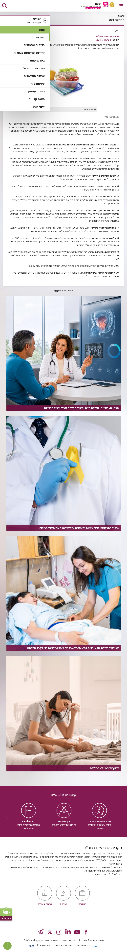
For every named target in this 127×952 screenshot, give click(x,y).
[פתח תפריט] (121, 5)
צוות (42, 29)
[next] (7, 816)
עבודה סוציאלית (34, 76)
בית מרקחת (37, 60)
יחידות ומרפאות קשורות (29, 53)
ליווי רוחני (38, 107)
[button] (25, 21)
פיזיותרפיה (38, 84)
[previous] (119, 816)
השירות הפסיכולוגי (32, 68)
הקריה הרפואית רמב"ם (107, 36)
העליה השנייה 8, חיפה (92, 940)
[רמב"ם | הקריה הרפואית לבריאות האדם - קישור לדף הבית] (93, 6)
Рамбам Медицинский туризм (40, 940)
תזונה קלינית (36, 99)
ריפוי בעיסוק (36, 91)
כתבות (40, 37)
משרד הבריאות (69, 940)
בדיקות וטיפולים (34, 45)
